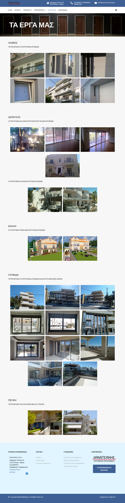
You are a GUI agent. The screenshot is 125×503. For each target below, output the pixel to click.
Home (10, 10)
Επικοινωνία (62, 10)
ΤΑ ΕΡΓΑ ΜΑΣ (52, 10)
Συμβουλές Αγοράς (71, 466)
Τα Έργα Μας (40, 460)
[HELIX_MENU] (116, 10)
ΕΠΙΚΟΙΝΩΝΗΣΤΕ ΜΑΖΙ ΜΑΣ (105, 469)
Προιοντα (26, 10)
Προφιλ (17, 10)
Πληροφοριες (39, 10)
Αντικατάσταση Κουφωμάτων (74, 463)
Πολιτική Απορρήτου (43, 463)
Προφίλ (38, 457)
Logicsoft (112, 497)
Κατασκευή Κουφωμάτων (72, 457)
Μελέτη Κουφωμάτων (71, 460)
